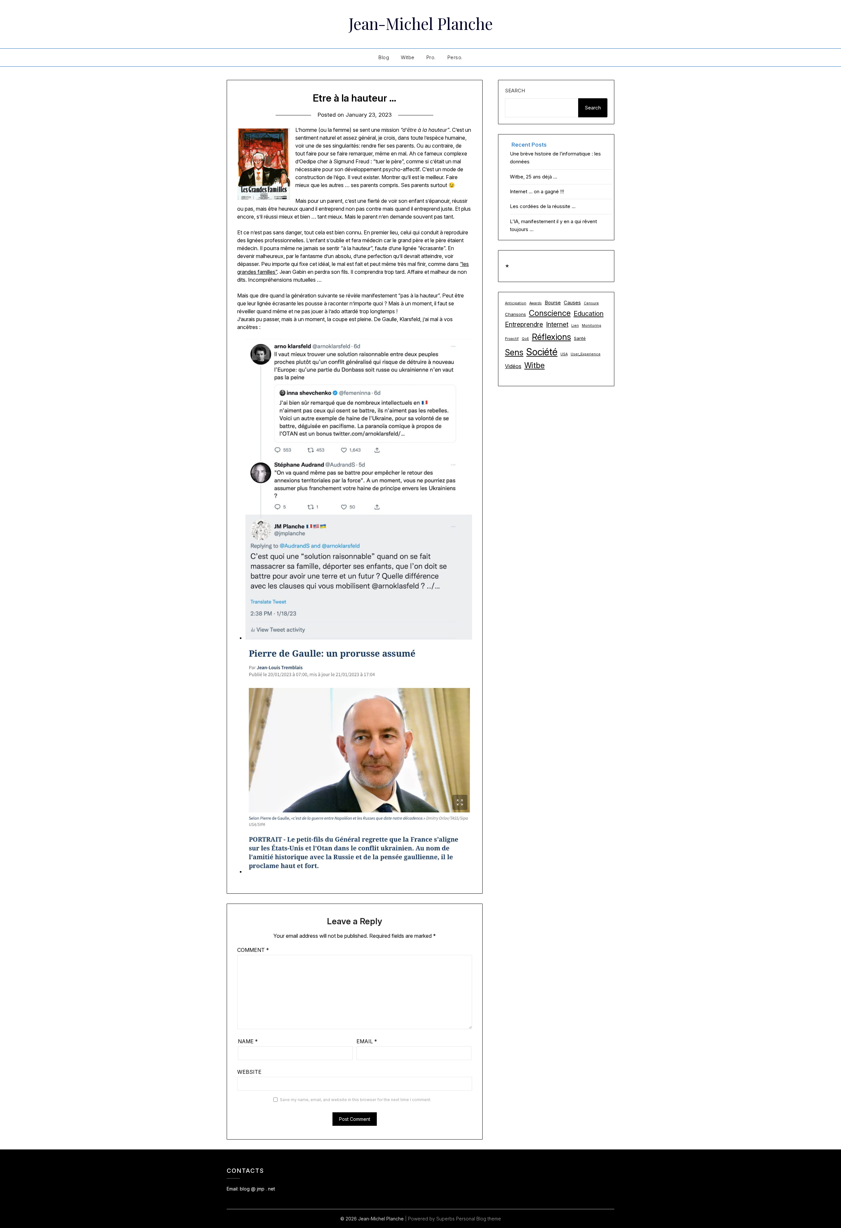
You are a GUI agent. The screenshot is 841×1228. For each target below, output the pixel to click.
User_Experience (586, 354)
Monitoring (591, 325)
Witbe (408, 57)
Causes (572, 303)
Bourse (553, 303)
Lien (575, 325)
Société (541, 352)
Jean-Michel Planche (421, 23)
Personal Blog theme (478, 1218)
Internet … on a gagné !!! (537, 191)
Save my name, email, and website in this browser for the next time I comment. (355, 1099)
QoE (525, 339)
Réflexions (551, 337)
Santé (580, 338)
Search (515, 90)
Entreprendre (524, 324)
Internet (557, 324)
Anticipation (515, 303)
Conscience (550, 313)
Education (588, 314)
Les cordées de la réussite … (543, 206)
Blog (383, 57)
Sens (514, 352)
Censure (591, 303)
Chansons (515, 314)
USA (564, 354)
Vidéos (513, 366)
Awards (535, 303)
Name (248, 1041)
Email (366, 1041)
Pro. (431, 57)
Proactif (512, 339)
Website (249, 1072)
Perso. (455, 57)
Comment (253, 950)
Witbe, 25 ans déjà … (533, 177)
